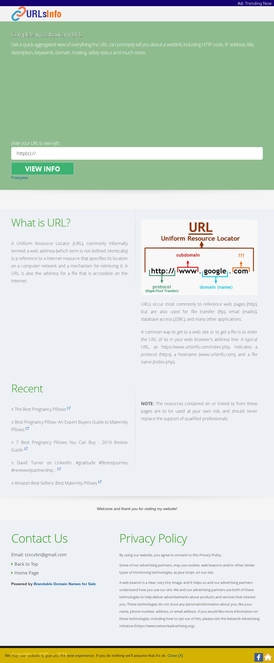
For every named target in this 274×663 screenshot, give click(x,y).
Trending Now (258, 3)
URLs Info (79, 654)
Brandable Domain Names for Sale (65, 584)
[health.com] (68, 409)
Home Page (26, 573)
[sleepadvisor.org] (26, 450)
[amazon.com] (99, 483)
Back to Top (26, 564)
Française (19, 177)
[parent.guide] (27, 429)
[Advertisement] (137, 96)
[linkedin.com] (59, 470)
